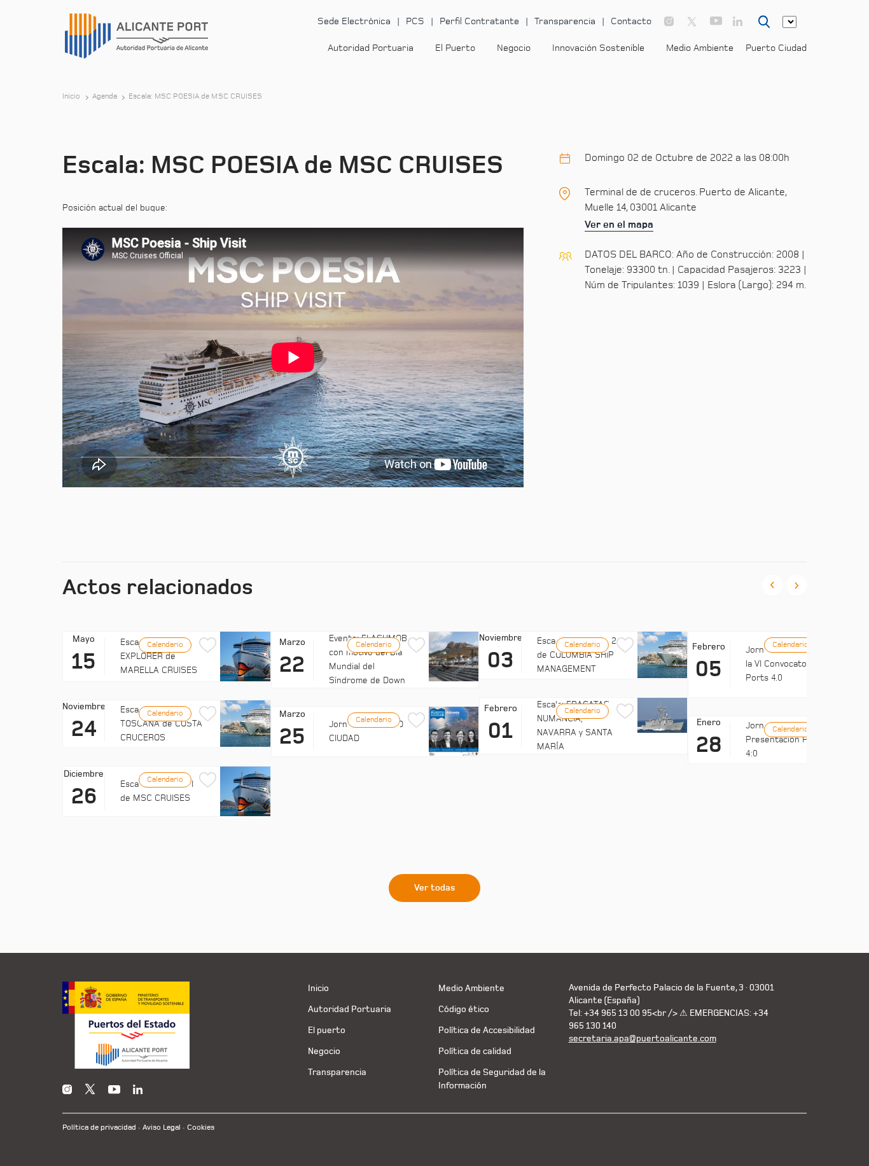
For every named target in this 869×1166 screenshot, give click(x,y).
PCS (415, 21)
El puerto (326, 1030)
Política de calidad (474, 1051)
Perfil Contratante (479, 21)
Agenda (105, 97)
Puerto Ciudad (776, 48)
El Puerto (455, 48)
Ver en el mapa (619, 224)
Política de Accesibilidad (486, 1030)
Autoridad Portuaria (371, 48)
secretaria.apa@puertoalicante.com (642, 1038)
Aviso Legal (162, 1127)
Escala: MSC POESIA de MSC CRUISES (195, 97)
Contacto (631, 21)
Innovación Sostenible (598, 48)
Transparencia (564, 21)
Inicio (71, 97)
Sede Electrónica (354, 21)
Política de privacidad (99, 1127)
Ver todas (434, 888)
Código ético (463, 1009)
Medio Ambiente (699, 48)
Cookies (200, 1127)
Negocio (514, 48)
